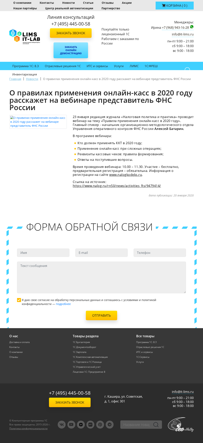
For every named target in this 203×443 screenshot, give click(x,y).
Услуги (119, 66)
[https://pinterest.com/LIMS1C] (100, 425)
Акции (127, 3)
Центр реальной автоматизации (69, 8)
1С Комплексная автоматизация (90, 357)
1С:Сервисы (142, 357)
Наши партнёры (25, 8)
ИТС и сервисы (97, 66)
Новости (68, 3)
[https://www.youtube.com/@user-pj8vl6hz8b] (71, 425)
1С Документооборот (84, 347)
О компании (22, 3)
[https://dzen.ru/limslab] (81, 425)
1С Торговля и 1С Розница (87, 362)
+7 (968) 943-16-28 (175, 27)
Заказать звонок (70, 33)
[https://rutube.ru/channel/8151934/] (90, 425)
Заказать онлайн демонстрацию (71, 50)
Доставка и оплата (19, 342)
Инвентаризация (24, 74)
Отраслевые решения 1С (63, 66)
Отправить (101, 315)
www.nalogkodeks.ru (125, 174)
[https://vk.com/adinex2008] (62, 425)
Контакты (47, 3)
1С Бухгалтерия (81, 342)
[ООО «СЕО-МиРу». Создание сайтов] (181, 424)
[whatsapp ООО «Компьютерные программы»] (192, 27)
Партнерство (111, 8)
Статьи (88, 3)
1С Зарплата (79, 352)
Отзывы (108, 3)
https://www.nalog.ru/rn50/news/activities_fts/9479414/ (117, 186)
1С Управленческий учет (87, 367)
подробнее (63, 304)
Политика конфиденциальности (28, 428)
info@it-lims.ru (183, 34)
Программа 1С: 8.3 (25, 66)
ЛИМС (134, 66)
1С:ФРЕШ (151, 66)
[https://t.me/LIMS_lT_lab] (110, 425)
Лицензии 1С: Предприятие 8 (89, 371)
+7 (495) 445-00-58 (70, 393)
